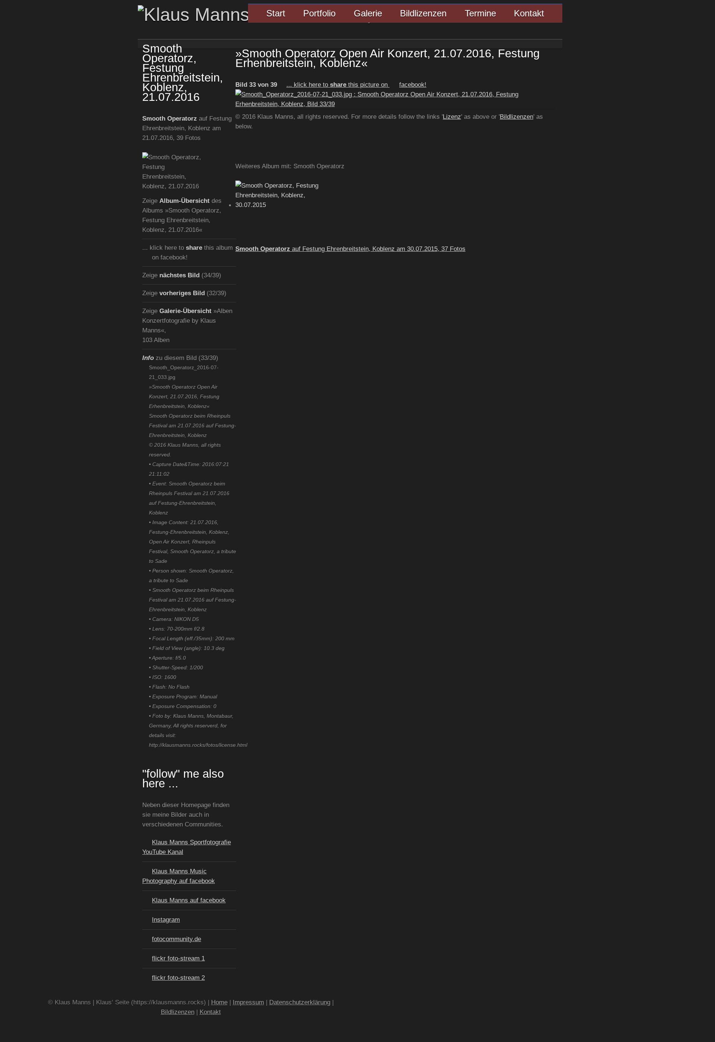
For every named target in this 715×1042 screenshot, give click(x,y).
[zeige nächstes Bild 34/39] (395, 104)
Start (275, 13)
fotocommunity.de (176, 939)
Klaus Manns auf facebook (189, 900)
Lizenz (452, 116)
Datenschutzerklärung (299, 1002)
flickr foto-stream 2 (178, 977)
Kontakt (529, 13)
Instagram (166, 919)
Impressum (248, 1002)
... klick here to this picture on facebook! (356, 84)
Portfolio (319, 13)
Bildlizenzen (423, 13)
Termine (480, 13)
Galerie (368, 13)
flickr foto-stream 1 (178, 958)
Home (219, 1002)
